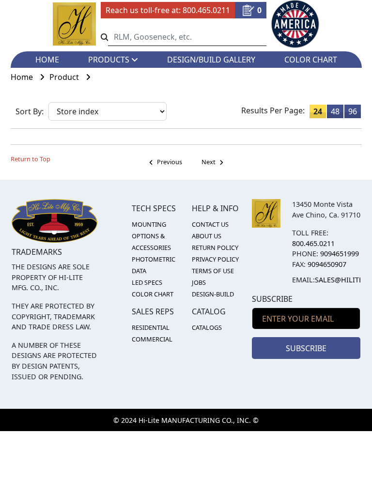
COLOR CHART (310, 59)
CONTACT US (210, 224)
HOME (47, 59)
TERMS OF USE (213, 270)
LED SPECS (147, 282)
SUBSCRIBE (306, 348)
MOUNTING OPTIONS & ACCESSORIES (151, 236)
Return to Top (30, 159)
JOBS (199, 282)
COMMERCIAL (152, 339)
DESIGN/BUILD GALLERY (211, 59)
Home (23, 77)
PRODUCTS (109, 59)
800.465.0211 (206, 10)
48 (335, 111)
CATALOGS (207, 327)
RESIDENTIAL (151, 327)
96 (352, 111)
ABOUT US (206, 236)
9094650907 (327, 264)
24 (317, 111)
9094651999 (339, 253)
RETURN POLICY (215, 247)
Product (65, 77)
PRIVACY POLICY (215, 259)
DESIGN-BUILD (213, 294)
